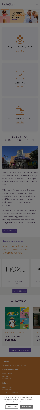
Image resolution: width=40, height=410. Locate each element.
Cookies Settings (12, 406)
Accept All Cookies (26, 406)
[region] (20, 402)
